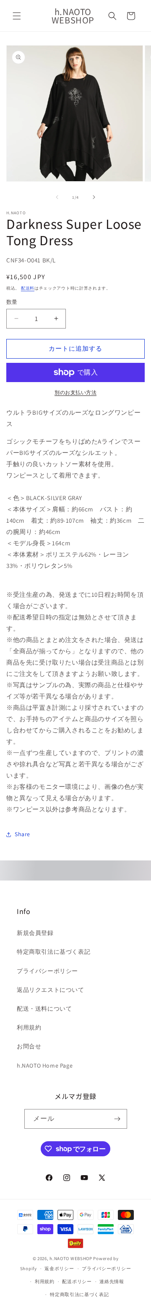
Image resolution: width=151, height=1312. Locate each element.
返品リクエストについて (50, 990)
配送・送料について (44, 1008)
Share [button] (22, 834)
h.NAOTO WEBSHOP (70, 1258)
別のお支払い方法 (75, 392)
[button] (17, 16)
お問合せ (29, 1046)
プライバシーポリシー (47, 971)
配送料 (27, 288)
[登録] (117, 1119)
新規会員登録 (35, 933)
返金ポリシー (59, 1268)
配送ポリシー (76, 1281)
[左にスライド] (57, 197)
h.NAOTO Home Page (45, 1065)
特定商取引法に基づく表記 (53, 951)
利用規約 (29, 1027)
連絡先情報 (111, 1281)
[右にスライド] (94, 197)
